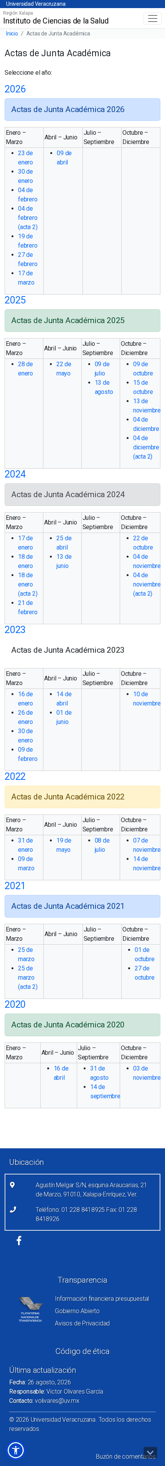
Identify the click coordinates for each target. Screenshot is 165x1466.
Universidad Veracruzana (35, 4)
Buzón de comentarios (126, 1456)
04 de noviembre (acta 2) (147, 584)
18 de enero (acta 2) (27, 584)
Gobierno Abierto (77, 1311)
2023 (15, 629)
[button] (16, 1450)
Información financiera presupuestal (102, 1298)
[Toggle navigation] (153, 18)
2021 (15, 885)
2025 (15, 300)
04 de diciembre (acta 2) (146, 447)
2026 (15, 89)
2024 (15, 474)
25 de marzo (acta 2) (27, 977)
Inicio (12, 33)
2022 (15, 776)
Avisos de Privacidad (82, 1323)
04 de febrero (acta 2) (28, 218)
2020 (15, 1004)
